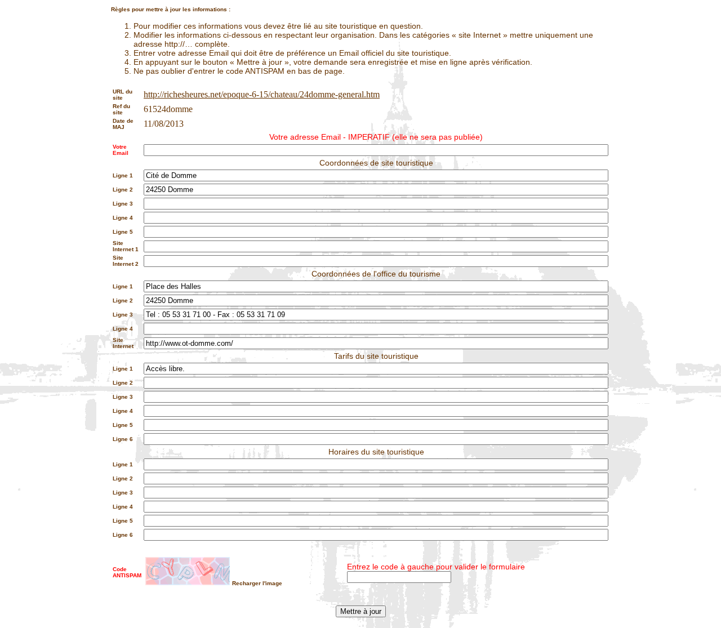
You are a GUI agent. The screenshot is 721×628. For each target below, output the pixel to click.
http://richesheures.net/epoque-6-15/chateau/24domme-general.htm (262, 94)
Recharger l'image (257, 583)
